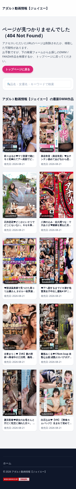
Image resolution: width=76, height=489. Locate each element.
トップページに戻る (17, 69)
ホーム (7, 463)
